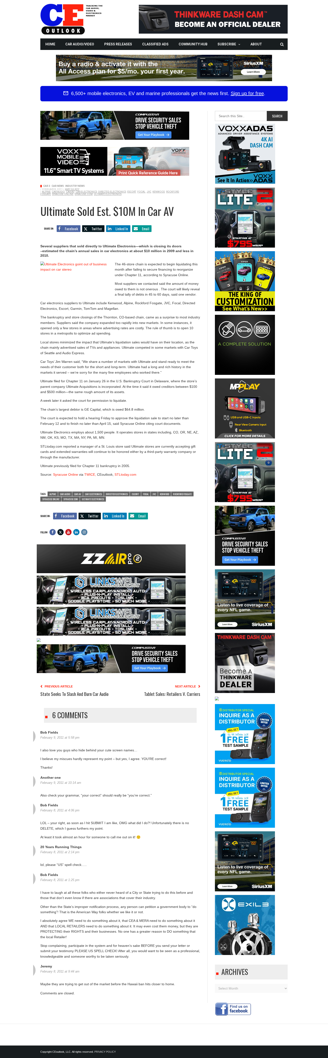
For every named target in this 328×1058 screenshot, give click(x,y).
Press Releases (118, 44)
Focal (141, 191)
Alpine (46, 191)
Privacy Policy (105, 1051)
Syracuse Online (62, 194)
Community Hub (193, 44)
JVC (149, 191)
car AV (70, 191)
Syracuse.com (84, 194)
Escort (131, 191)
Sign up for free (247, 93)
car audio (58, 191)
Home (50, 44)
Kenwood (158, 191)
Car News (58, 186)
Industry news (75, 186)
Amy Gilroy (72, 189)
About (256, 44)
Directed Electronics (112, 191)
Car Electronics (86, 191)
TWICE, (89, 474)
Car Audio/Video (79, 44)
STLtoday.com (125, 474)
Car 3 (46, 186)
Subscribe (227, 44)
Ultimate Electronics (107, 194)
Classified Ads (155, 44)
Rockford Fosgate (182, 494)
